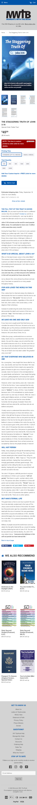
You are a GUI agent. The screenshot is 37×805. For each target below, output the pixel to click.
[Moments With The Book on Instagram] (15, 767)
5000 (4, 168)
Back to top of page (7, 540)
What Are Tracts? (18, 753)
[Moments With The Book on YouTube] (26, 767)
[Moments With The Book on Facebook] (10, 767)
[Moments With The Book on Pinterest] (21, 767)
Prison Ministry (18, 723)
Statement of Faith (18, 717)
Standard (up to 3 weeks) (12, 155)
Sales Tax (18, 747)
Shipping (18, 750)
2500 (27, 164)
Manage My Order (18, 736)
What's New (18, 715)
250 (10, 164)
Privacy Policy (18, 720)
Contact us (22, 214)
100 (4, 164)
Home (3, 32)
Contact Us (18, 739)
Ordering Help (18, 744)
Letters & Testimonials (18, 712)
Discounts (18, 742)
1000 (21, 164)
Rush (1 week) (28, 155)
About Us (18, 709)
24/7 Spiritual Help (18, 733)
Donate (18, 726)
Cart (34, 2)
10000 (10, 168)
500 (16, 164)
